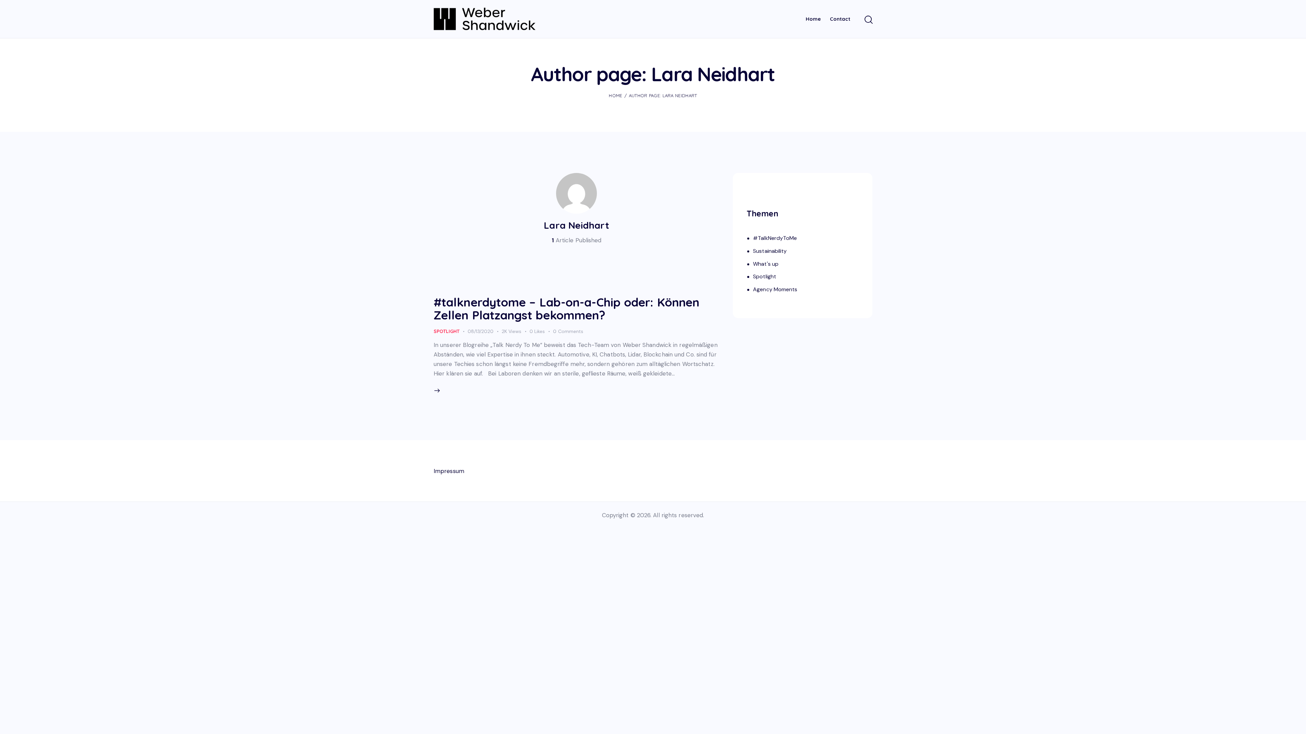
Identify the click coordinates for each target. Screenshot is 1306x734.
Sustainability (770, 251)
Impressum (449, 471)
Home (615, 95)
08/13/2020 (480, 331)
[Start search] (868, 20)
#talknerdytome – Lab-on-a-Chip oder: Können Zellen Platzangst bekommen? (566, 308)
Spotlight (446, 331)
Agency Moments (775, 289)
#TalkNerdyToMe (775, 238)
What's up (765, 263)
